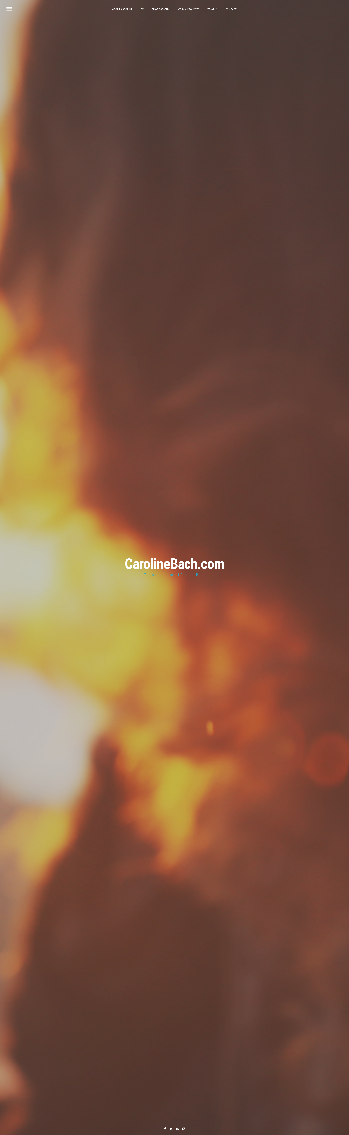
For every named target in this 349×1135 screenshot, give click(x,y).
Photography (161, 9)
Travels (212, 9)
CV (142, 9)
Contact (231, 9)
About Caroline (122, 9)
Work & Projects (188, 9)
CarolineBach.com (174, 563)
